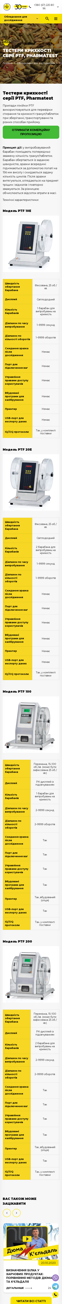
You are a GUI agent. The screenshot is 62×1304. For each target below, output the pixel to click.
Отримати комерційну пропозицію (31, 132)
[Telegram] (55, 1286)
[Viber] (55, 1277)
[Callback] (55, 1295)
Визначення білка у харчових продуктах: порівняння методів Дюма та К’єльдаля (29, 1276)
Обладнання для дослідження (15, 18)
